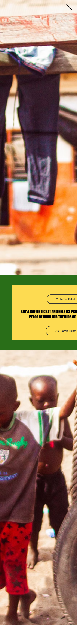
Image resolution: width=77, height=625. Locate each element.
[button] (69, 7)
